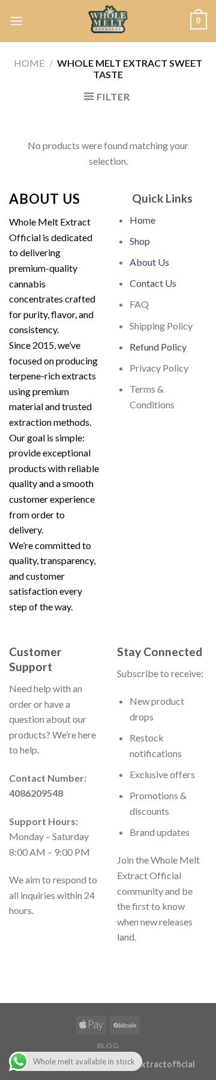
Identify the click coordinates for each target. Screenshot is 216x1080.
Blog (108, 1045)
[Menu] (16, 20)
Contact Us (153, 283)
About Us (149, 262)
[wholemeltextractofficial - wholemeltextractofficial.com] (108, 21)
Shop (140, 241)
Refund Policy (158, 346)
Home (29, 63)
